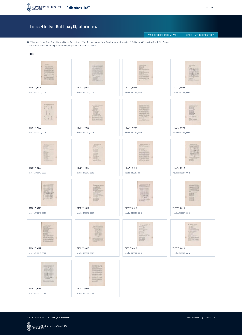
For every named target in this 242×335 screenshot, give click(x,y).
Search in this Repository (200, 35)
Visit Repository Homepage (163, 35)
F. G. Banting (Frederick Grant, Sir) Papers (149, 42)
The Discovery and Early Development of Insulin (105, 42)
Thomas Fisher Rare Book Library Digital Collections (55, 42)
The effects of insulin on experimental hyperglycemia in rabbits (59, 45)
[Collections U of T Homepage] (28, 42)
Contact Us (210, 317)
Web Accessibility (195, 317)
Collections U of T (42, 317)
